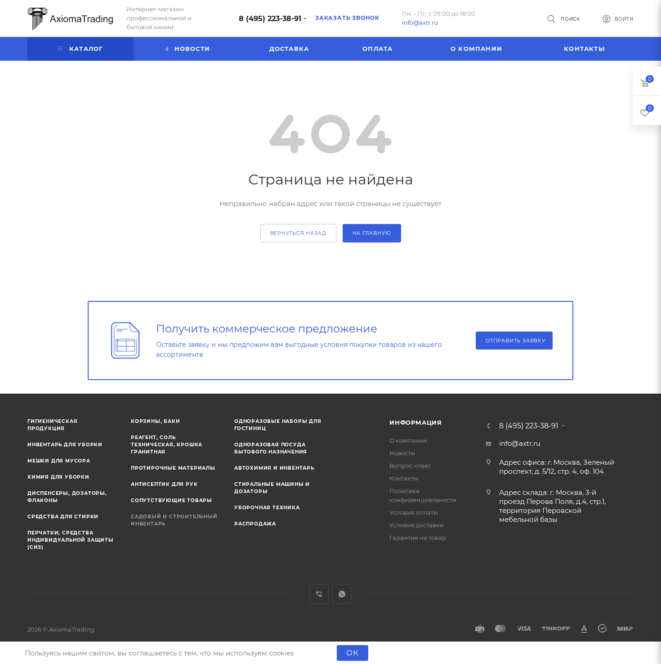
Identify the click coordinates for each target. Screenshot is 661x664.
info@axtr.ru (420, 22)
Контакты (403, 478)
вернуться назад (298, 233)
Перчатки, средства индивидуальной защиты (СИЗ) (70, 540)
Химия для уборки (58, 477)
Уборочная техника (267, 508)
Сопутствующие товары (171, 500)
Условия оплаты (413, 512)
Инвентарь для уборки (65, 445)
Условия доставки (416, 525)
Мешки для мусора (58, 461)
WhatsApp (342, 594)
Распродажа (255, 524)
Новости (402, 453)
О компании (408, 440)
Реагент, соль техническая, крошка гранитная (166, 445)
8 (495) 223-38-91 (270, 18)
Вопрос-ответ (410, 465)
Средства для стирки (62, 517)
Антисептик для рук (164, 484)
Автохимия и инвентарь (274, 468)
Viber (319, 594)
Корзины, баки (155, 421)
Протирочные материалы (173, 468)
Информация (415, 422)
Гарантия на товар (417, 537)
